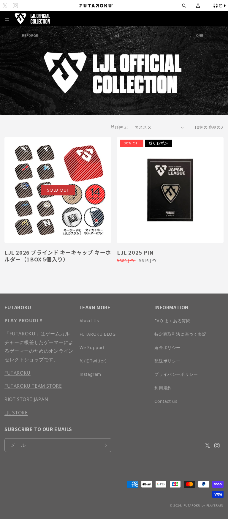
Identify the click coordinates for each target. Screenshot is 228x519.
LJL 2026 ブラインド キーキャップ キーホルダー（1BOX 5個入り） (57, 256)
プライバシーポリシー (176, 374)
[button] (183, 5)
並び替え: (119, 127)
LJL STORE (16, 412)
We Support (92, 347)
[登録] (104, 445)
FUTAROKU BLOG (98, 334)
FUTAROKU (17, 373)
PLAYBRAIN (215, 505)
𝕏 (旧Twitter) (93, 361)
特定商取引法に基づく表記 (180, 334)
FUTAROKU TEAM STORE (33, 386)
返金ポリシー (167, 347)
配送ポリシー (167, 361)
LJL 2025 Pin (135, 252)
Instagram (90, 374)
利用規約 (163, 388)
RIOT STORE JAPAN (26, 399)
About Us (89, 321)
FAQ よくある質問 (172, 321)
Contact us (165, 401)
